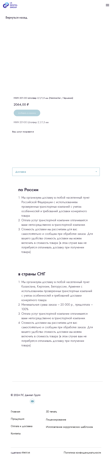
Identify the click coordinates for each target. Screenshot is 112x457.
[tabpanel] (56, 278)
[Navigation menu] (107, 5)
